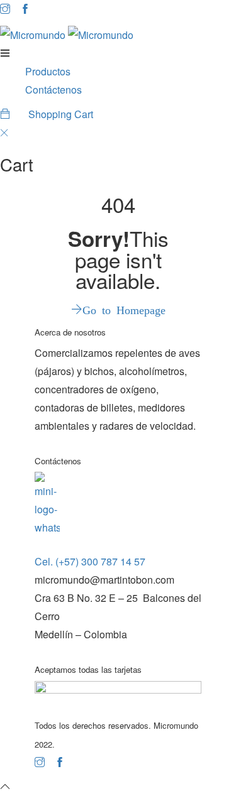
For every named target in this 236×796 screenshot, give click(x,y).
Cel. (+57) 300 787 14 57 (90, 561)
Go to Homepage (124, 309)
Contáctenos (53, 89)
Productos (47, 71)
